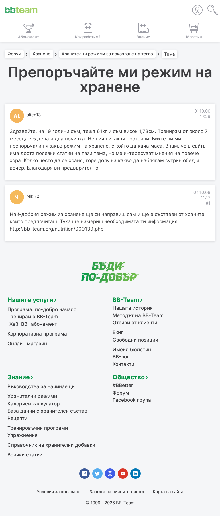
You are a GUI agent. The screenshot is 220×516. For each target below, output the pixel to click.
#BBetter (123, 385)
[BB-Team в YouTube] (123, 473)
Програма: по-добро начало (41, 309)
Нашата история (133, 308)
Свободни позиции (135, 340)
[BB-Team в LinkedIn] (135, 473)
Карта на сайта (168, 491)
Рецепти (17, 418)
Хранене (41, 54)
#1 (208, 203)
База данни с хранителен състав (47, 411)
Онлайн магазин (27, 343)
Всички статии (24, 455)
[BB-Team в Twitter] (97, 473)
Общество (129, 377)
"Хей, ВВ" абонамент (32, 324)
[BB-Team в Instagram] (110, 473)
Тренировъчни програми (37, 428)
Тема (169, 54)
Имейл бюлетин (132, 349)
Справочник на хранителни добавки (51, 445)
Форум (14, 54)
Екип (118, 332)
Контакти (123, 364)
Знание (18, 377)
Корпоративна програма (37, 334)
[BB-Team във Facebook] (84, 473)
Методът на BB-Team (138, 315)
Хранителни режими (32, 396)
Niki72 (33, 196)
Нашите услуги (30, 299)
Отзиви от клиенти (135, 322)
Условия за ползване (58, 491)
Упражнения (22, 435)
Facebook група (132, 400)
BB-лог (121, 357)
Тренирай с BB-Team (32, 316)
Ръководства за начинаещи (41, 386)
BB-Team (126, 299)
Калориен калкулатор (33, 404)
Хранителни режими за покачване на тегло (107, 54)
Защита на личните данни (116, 491)
